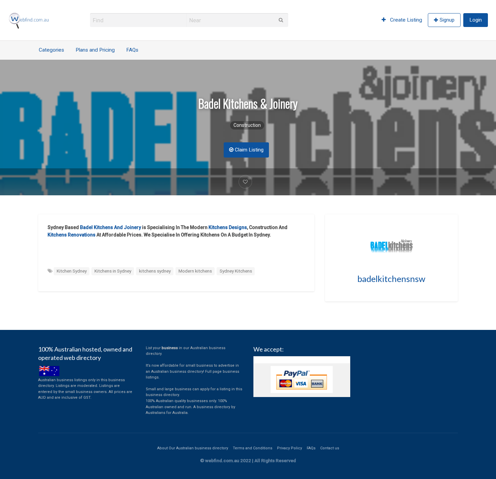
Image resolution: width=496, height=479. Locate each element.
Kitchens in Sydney (112, 271)
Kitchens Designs (228, 227)
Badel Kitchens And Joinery (110, 227)
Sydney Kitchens (236, 271)
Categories (51, 50)
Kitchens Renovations (71, 234)
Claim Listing (248, 150)
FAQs (132, 50)
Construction (247, 125)
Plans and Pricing (95, 50)
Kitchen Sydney (72, 271)
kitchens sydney (155, 271)
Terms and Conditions (252, 448)
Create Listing (405, 20)
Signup (447, 20)
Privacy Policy (289, 448)
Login (475, 20)
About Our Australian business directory (192, 448)
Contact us (329, 448)
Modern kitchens (195, 271)
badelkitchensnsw (391, 279)
